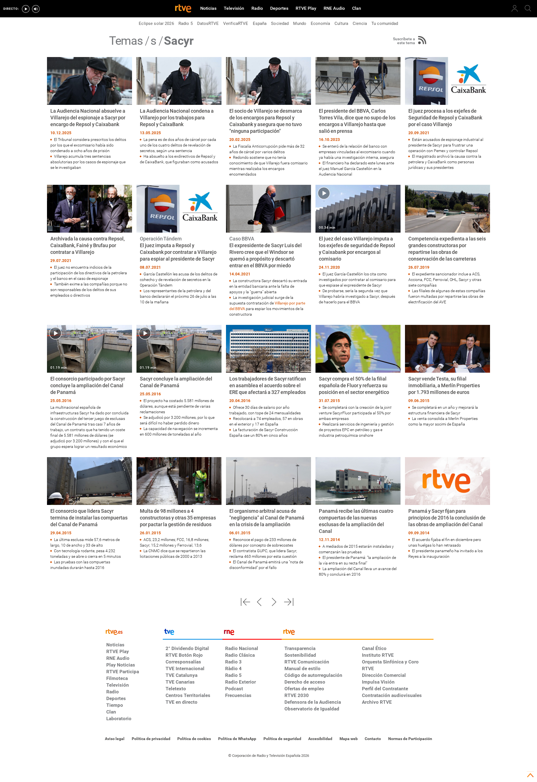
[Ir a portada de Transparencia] (358, 633)
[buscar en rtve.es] (528, 8)
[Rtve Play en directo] (25, 9)
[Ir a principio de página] (530, 775)
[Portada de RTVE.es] (183, 9)
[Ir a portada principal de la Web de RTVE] (133, 631)
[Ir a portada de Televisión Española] (192, 633)
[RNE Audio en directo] (35, 9)
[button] (245, 602)
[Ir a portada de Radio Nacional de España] (252, 633)
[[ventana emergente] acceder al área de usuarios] (515, 8)
